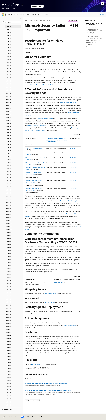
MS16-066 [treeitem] (8, 284)
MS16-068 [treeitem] (8, 278)
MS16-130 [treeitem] (8, 90)
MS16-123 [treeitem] (8, 111)
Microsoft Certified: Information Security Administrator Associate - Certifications (48, 390)
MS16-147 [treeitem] (8, 41)
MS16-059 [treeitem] (8, 305)
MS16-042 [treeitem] (8, 353)
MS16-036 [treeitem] (8, 371)
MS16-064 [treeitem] (8, 290)
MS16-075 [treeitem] (8, 256)
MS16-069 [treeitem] (8, 275)
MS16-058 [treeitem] (8, 308)
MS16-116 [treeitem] (8, 132)
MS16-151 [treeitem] (8, 29)
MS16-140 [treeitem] (8, 59)
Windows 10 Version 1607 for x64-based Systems (35, 173)
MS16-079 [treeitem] (8, 244)
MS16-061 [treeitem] (8, 299)
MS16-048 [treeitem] (8, 338)
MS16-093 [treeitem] (8, 202)
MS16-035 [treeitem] (8, 374)
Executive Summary (91, 27)
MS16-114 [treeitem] (8, 138)
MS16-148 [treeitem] (8, 38)
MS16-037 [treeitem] (8, 368)
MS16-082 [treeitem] (8, 235)
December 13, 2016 (37, 364)
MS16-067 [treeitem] (8, 281)
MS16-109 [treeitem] (8, 153)
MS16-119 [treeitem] (8, 123)
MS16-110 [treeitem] (8, 150)
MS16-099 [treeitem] (8, 184)
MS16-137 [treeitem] (8, 69)
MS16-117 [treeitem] (8, 129)
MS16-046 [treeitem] (8, 344)
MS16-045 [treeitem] (8, 347)
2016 (48, 20)
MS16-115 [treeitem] (8, 135)
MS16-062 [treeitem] (8, 296)
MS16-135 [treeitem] (8, 75)
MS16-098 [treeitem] (8, 187)
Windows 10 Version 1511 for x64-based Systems (35, 163)
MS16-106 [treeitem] (8, 162)
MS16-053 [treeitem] (8, 323)
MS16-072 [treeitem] (8, 265)
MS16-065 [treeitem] (8, 287)
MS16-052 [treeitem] (8, 326)
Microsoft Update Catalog (68, 201)
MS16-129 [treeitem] (8, 93)
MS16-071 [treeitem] (8, 268)
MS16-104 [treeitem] (8, 169)
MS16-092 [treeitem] (8, 205)
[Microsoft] (3, 14)
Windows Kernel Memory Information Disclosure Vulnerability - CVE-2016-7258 (94, 36)
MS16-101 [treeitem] (8, 178)
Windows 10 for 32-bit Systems (34, 148)
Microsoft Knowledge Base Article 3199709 (38, 85)
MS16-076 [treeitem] (8, 253)
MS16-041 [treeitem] (8, 356)
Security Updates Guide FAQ (36, 126)
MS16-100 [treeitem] (8, 181)
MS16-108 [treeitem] (8, 156)
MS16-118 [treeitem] (8, 126)
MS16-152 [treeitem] (8, 26)
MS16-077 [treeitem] (8, 250)
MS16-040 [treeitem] (8, 359)
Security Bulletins (40, 20)
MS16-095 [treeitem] (8, 196)
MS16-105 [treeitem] (8, 166)
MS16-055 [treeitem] (8, 317)
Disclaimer (89, 44)
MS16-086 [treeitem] (8, 223)
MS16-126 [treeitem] (8, 102)
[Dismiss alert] (102, 3)
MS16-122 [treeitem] (8, 114)
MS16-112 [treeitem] (8, 144)
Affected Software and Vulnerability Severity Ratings (94, 29)
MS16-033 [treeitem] (8, 381)
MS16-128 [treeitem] (8, 96)
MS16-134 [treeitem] (8, 78)
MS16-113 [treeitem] (8, 141)
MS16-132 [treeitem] (8, 84)
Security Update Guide (45, 119)
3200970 (72, 167)
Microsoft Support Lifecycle (67, 102)
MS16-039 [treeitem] (8, 362)
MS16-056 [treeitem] (8, 314)
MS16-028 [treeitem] (8, 396)
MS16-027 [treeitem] (8, 399)
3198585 (72, 148)
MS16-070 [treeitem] (8, 271)
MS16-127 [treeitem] (8, 99)
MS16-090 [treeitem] (8, 211)
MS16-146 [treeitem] (8, 44)
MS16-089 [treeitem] (8, 214)
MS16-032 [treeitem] (8, 384)
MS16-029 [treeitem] (8, 393)
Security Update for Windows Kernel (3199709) (94, 24)
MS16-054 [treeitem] (8, 320)
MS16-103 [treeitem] (8, 172)
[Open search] (97, 14)
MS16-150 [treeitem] (8, 32)
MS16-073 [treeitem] (8, 262)
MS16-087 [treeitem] (8, 220)
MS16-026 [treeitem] (8, 402)
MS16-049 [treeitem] (8, 335)
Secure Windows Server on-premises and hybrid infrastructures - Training (46, 383)
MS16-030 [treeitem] (8, 390)
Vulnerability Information (93, 33)
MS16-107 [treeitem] (8, 159)
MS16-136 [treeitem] (8, 72)
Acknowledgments (69, 325)
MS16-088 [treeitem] (8, 217)
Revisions (88, 47)
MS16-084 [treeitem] (8, 229)
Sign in (102, 14)
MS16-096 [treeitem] (8, 193)
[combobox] (11, 22)
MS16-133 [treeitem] (8, 81)
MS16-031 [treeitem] (8, 387)
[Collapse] (20, 18)
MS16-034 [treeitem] (8, 378)
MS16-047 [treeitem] (8, 341)
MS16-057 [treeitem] (8, 311)
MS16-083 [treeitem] (8, 232)
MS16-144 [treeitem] (8, 50)
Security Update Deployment (94, 40)
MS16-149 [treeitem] (8, 35)
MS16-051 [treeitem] (8, 329)
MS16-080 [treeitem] (8, 241)
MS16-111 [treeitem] (8, 147)
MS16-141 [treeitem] (8, 56)
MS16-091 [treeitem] (8, 208)
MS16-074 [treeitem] (8, 259)
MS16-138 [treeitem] (8, 66)
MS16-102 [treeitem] (8, 175)
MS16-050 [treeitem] (8, 332)
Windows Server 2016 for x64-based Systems (34, 181)
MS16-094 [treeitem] (8, 199)
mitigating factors (50, 294)
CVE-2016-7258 (58, 283)
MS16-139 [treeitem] (8, 63)
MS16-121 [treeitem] (8, 117)
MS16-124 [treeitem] (8, 108)
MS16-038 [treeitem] (8, 365)
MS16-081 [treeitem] (8, 238)
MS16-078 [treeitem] (8, 247)
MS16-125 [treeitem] (8, 105)
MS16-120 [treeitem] (8, 120)
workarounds (49, 302)
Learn (26, 20)
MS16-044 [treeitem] (8, 350)
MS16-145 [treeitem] (8, 47)
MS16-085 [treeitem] (8, 226)
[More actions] (79, 20)
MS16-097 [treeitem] (8, 190)
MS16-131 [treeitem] (8, 87)
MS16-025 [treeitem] (8, 405)
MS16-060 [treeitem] (8, 302)
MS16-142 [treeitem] (8, 53)
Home (31, 20)
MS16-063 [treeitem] (8, 293)
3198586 (72, 158)
